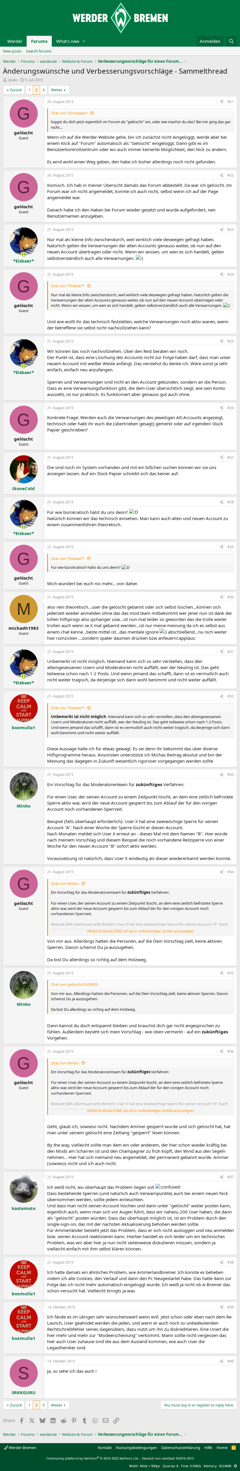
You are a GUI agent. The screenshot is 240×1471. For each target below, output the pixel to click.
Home (222, 1447)
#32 (230, 696)
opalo (13, 79)
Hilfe (208, 1447)
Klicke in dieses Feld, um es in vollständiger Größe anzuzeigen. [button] (141, 931)
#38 (230, 1262)
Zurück (16, 89)
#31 (230, 651)
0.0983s (195, 1466)
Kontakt (105, 1447)
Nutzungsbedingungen (136, 1447)
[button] (84, 41)
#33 (230, 774)
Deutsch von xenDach (168, 1458)
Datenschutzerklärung (180, 1447)
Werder (14, 41)
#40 (230, 1361)
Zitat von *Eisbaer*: (68, 285)
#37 (230, 1176)
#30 (230, 597)
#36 (230, 1051)
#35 (230, 973)
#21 (230, 101)
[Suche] (231, 41)
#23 (230, 229)
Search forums (38, 51)
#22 (230, 175)
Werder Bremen (22, 1447)
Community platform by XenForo (92, 1458)
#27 (230, 457)
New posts (12, 51)
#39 (230, 1307)
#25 (230, 341)
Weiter (56, 89)
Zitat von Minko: (65, 883)
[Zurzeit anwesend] (23, 254)
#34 (230, 871)
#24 (230, 274)
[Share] (221, 102)
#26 (230, 407)
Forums (39, 41)
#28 (230, 502)
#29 (230, 546)
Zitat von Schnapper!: (69, 113)
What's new (67, 41)
